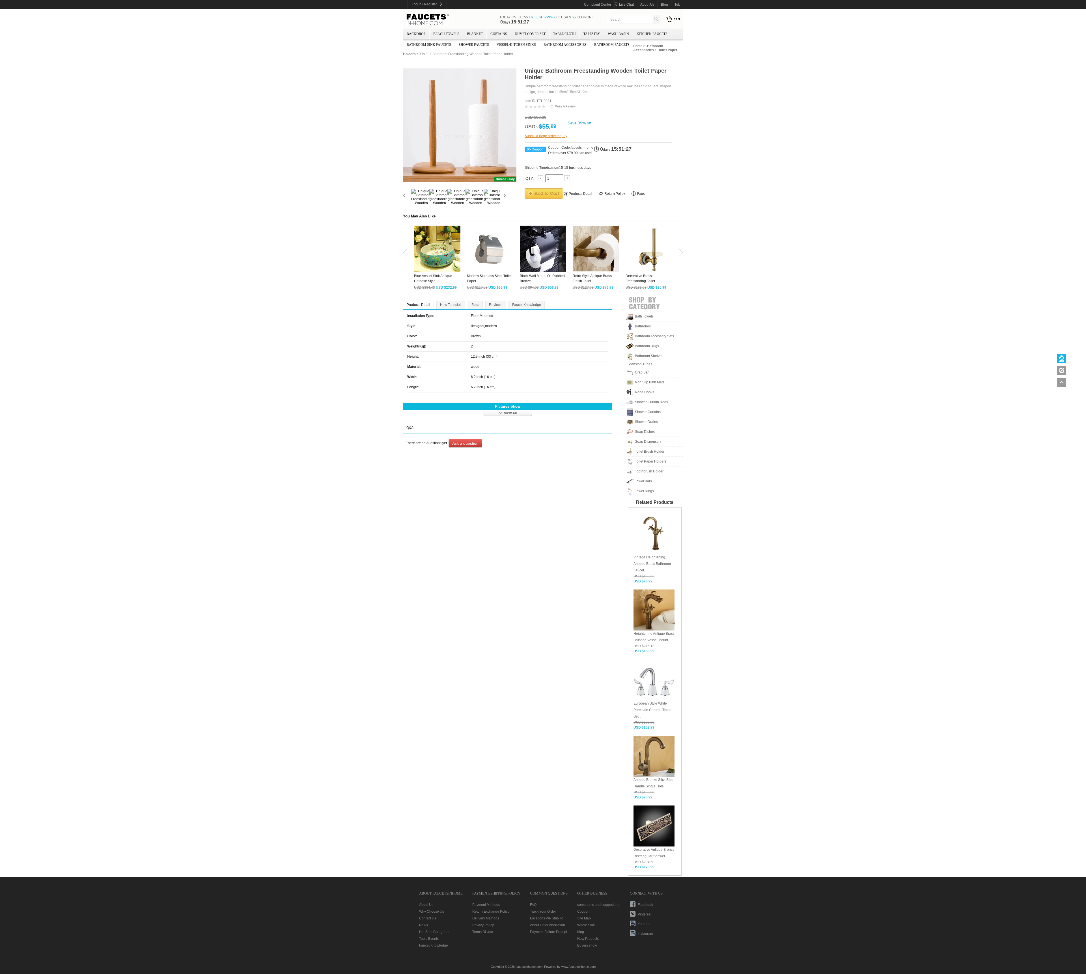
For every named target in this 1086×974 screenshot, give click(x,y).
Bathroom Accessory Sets (654, 336)
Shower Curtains (648, 412)
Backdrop (416, 34)
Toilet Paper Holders (650, 461)
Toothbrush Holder (649, 471)
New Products (588, 939)
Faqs (475, 305)
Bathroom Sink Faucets (429, 45)
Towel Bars (643, 481)
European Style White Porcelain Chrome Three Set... (652, 709)
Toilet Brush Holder (649, 451)
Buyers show (587, 945)
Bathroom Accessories (565, 45)
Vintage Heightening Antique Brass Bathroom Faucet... (652, 563)
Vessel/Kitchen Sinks (516, 45)
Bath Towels (644, 316)
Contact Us (427, 918)
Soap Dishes (645, 432)
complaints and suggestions (598, 905)
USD (530, 126)
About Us (426, 905)
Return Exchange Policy (490, 911)
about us (647, 5)
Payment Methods (486, 905)
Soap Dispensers (648, 442)
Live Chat (626, 5)
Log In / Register (424, 4)
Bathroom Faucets (612, 45)
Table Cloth (564, 34)
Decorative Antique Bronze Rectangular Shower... (654, 853)
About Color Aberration (547, 925)
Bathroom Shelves (649, 356)
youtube (644, 924)
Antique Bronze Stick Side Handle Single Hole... (653, 783)
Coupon (583, 911)
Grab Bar (642, 372)
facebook (645, 905)
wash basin (618, 34)
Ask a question (465, 443)
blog (664, 5)
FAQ (533, 905)
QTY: (530, 178)
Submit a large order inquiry (546, 136)
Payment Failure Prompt (548, 932)
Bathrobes (643, 326)
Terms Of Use (482, 932)
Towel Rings (644, 491)
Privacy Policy (483, 925)
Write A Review (565, 106)
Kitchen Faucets (652, 34)
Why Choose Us (431, 911)
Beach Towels (446, 34)
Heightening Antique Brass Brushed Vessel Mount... (654, 637)
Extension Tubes (639, 364)
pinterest (644, 914)
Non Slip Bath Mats (649, 382)
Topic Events (429, 939)
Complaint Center (597, 5)
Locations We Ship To (546, 918)
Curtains (498, 34)
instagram (645, 934)
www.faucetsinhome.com (578, 966)
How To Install (451, 305)
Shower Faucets (474, 45)
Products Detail (418, 305)
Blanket (475, 34)
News (423, 925)
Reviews (495, 305)
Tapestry (591, 34)
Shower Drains (646, 422)
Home (638, 46)
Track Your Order (543, 911)
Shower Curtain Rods (651, 402)
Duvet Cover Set (530, 34)
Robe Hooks (644, 392)
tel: (677, 5)
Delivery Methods (485, 918)
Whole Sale (586, 925)
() (551, 106)
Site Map (584, 918)
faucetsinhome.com (427, 20)
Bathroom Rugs (647, 346)
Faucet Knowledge (526, 305)
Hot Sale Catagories (434, 932)
